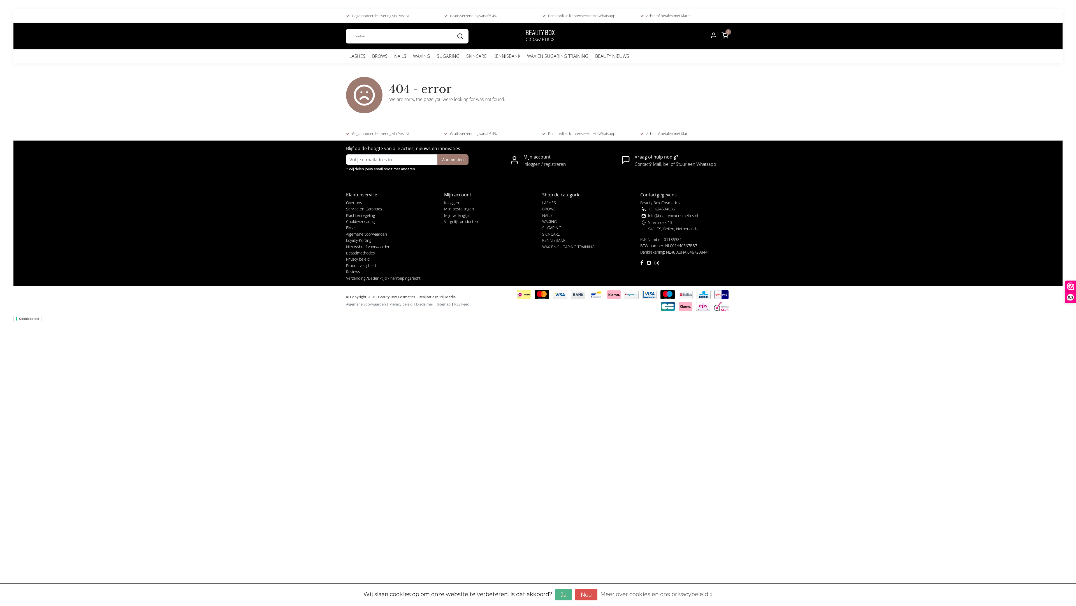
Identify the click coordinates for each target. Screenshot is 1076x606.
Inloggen (451, 202)
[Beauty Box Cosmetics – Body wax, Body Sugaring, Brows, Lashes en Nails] (540, 36)
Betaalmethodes (360, 253)
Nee (586, 594)
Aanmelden (453, 159)
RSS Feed (461, 304)
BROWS (380, 56)
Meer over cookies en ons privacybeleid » (656, 594)
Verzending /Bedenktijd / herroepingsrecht (383, 278)
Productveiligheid (361, 265)
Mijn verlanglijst (457, 215)
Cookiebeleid (29, 319)
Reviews (353, 271)
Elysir (350, 227)
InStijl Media (445, 296)
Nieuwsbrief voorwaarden (368, 246)
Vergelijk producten (461, 221)
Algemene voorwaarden (366, 234)
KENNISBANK (506, 56)
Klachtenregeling (360, 215)
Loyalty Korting (358, 240)
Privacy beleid (358, 259)
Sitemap (444, 304)
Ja (564, 594)
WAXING (421, 56)
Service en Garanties (364, 209)
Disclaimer (424, 304)
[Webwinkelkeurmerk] (721, 306)
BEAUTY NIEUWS (612, 56)
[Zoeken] (460, 36)
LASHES (357, 56)
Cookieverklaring (360, 221)
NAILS (400, 56)
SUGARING (448, 56)
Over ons (354, 202)
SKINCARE (476, 56)
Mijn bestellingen (459, 209)
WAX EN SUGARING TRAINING (557, 56)
